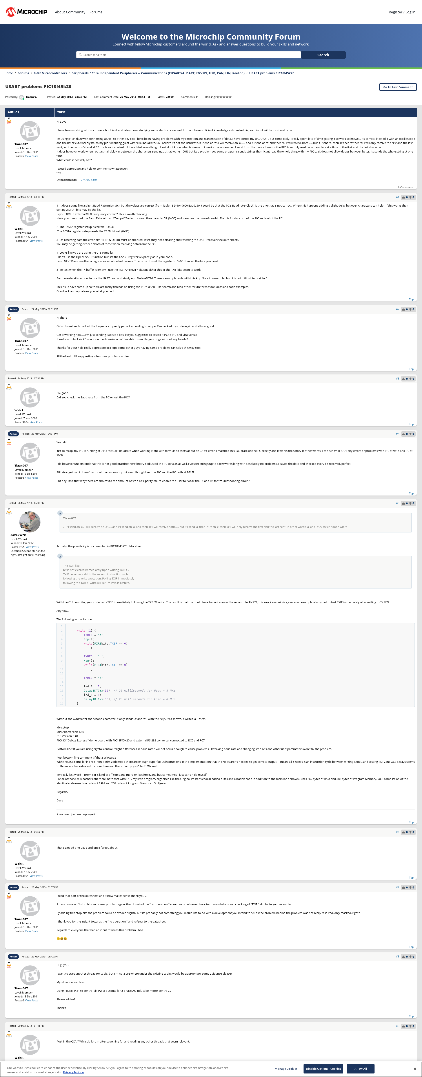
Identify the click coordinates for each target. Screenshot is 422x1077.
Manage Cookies (286, 1069)
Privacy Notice (73, 1072)
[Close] (415, 1068)
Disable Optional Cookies (323, 1069)
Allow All (361, 1069)
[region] (211, 1069)
